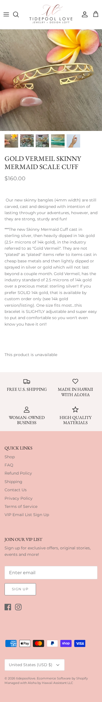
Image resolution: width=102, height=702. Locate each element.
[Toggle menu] (6, 14)
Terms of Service (21, 506)
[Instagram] (18, 607)
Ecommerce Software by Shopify (62, 678)
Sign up (20, 589)
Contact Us (16, 489)
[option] (51, 80)
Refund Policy (18, 473)
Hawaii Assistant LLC (57, 683)
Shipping (13, 481)
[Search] (18, 14)
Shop (10, 456)
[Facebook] (8, 607)
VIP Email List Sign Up (27, 514)
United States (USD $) (30, 664)
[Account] (83, 14)
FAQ (9, 465)
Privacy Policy (19, 498)
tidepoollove (25, 678)
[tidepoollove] (51, 14)
